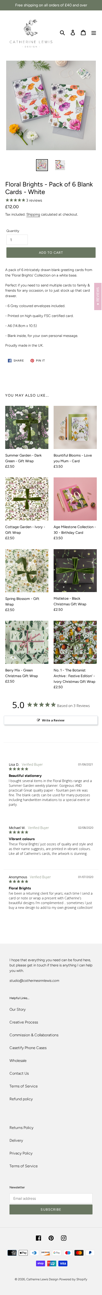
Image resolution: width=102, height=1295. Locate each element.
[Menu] (93, 32)
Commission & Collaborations (33, 1035)
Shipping (33, 214)
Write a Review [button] (53, 720)
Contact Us (19, 1073)
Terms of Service (23, 1086)
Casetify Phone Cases (27, 1048)
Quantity (12, 231)
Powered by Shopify (73, 1279)
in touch (39, 965)
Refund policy (21, 1099)
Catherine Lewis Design (42, 1279)
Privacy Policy (20, 1153)
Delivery (16, 1140)
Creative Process (23, 1022)
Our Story (17, 1009)
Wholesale (18, 1060)
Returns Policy (21, 1127)
